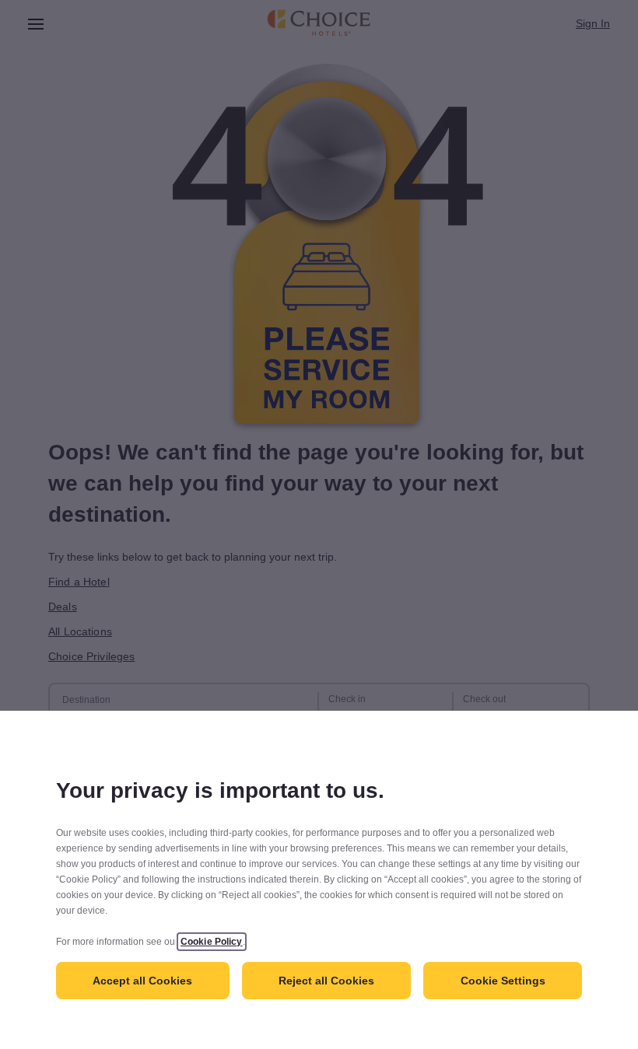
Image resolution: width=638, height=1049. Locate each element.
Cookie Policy (212, 941)
